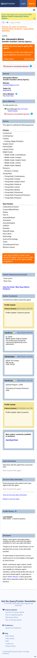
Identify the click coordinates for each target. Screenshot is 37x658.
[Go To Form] (22, 109)
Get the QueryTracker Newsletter (18, 601)
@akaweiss (7, 90)
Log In (23, 3)
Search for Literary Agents (14, 612)
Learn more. (8, 59)
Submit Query (13, 111)
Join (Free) (29, 59)
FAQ (7, 641)
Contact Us (9, 644)
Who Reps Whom (11, 617)
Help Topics (9, 636)
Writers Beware (13, 577)
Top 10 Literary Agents (13, 620)
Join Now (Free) (12, 440)
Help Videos (9, 638)
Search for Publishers (13, 628)
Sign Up (32, 3)
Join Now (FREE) (10, 255)
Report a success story (11, 499)
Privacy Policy (10, 646)
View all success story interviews (15, 495)
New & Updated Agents (13, 615)
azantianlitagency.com (11, 85)
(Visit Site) (9, 96)
